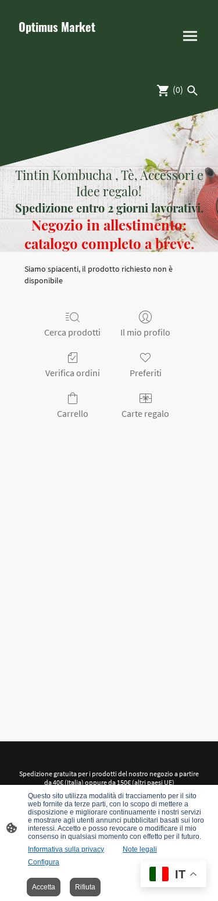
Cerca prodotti (72, 332)
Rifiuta (85, 887)
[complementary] (173, 875)
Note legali (140, 849)
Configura (43, 862)
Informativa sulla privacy (66, 849)
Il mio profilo (145, 332)
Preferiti (146, 373)
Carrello (72, 413)
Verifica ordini (72, 373)
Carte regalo (145, 413)
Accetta (43, 887)
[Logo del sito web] (59, 55)
